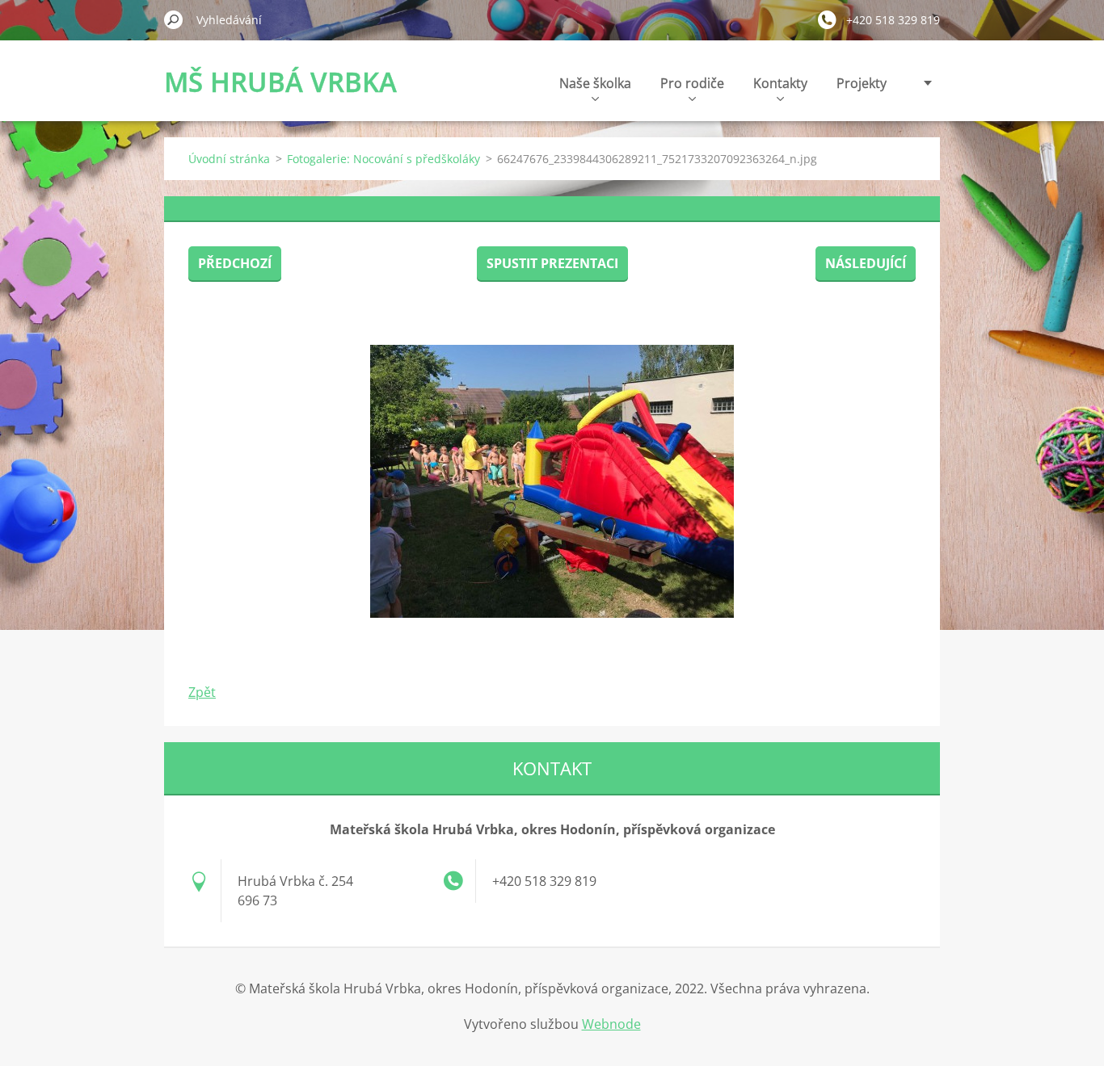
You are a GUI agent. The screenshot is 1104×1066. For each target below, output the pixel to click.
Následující (865, 263)
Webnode (611, 1024)
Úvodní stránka (229, 158)
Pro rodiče (692, 83)
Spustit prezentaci (552, 263)
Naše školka (595, 83)
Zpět (202, 692)
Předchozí (235, 263)
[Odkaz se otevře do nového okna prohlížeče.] (552, 481)
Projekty (861, 83)
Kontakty (780, 83)
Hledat (173, 19)
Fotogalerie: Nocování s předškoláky (383, 158)
